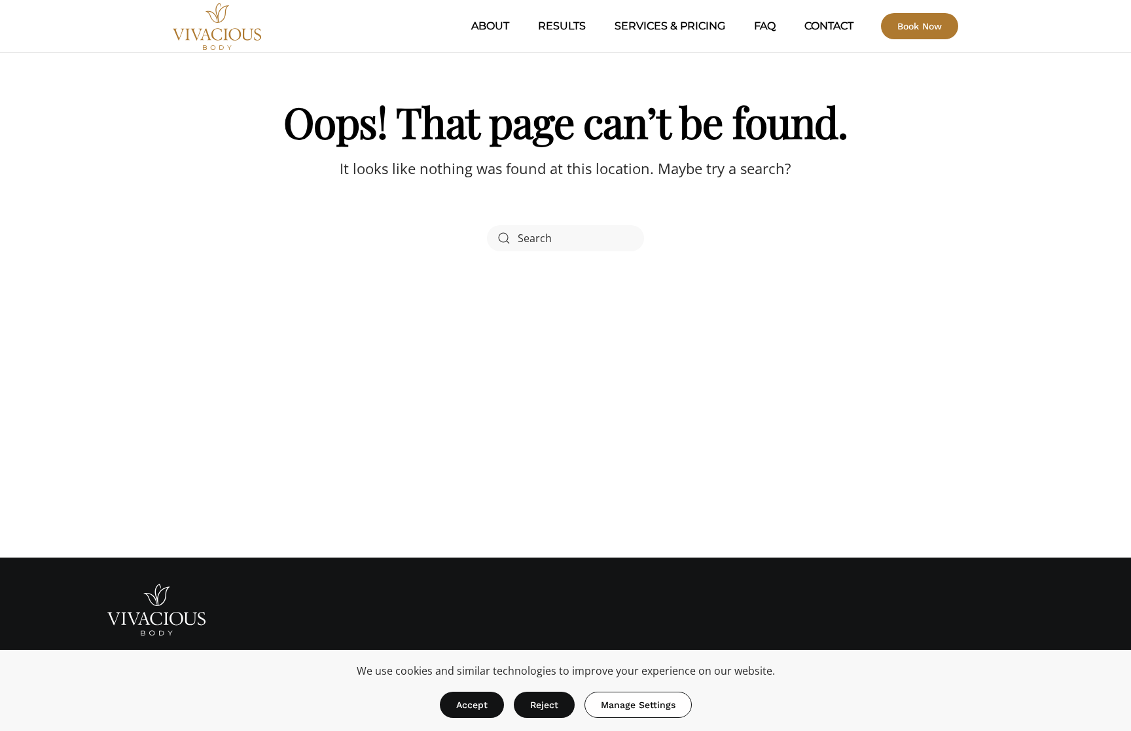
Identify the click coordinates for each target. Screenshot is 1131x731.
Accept (472, 705)
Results (562, 26)
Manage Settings (638, 705)
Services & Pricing (670, 26)
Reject (544, 705)
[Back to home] (217, 26)
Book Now (919, 26)
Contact (828, 26)
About (490, 26)
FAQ (765, 26)
